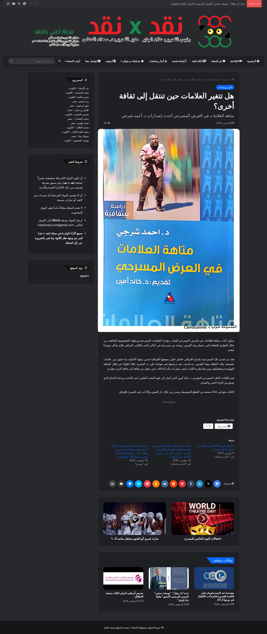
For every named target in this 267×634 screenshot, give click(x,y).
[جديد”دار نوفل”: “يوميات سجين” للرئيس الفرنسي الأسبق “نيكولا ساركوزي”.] (169, 578)
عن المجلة (217, 61)
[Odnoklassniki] (156, 483)
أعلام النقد (197, 61)
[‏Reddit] (173, 483)
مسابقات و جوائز (132, 61)
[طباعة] (112, 483)
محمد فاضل (109, 627)
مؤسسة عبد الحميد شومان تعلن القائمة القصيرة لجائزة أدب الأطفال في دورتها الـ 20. (216, 596)
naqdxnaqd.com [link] (48, 225)
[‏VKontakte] (164, 483)
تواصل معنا (91, 61)
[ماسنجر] (130, 483)
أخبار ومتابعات (157, 61)
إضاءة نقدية (178, 61)
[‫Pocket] (147, 483)
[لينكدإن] (199, 483)
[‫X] (208, 483)
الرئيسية (251, 61)
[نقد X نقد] (133, 31)
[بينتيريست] (182, 483)
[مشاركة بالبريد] (121, 483)
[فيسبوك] (217, 483)
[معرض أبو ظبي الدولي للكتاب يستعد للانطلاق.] (123, 578)
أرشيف (110, 61)
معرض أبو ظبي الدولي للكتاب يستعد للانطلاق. (124, 594)
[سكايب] (138, 483)
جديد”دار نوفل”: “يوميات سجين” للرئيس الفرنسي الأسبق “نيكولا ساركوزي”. (171, 596)
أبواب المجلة (73, 61)
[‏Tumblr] (191, 483)
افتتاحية (234, 61)
